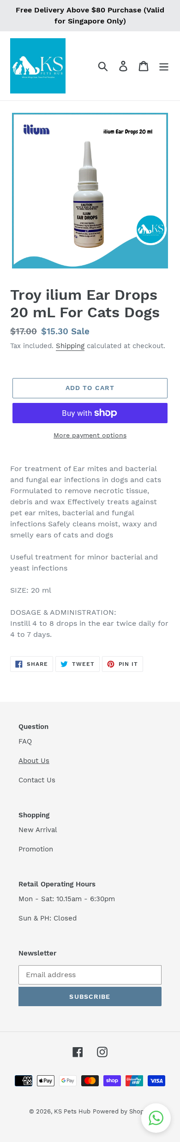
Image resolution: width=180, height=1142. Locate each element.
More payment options (90, 435)
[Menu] (164, 66)
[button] (156, 1118)
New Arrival (39, 830)
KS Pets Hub (72, 1111)
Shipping (70, 346)
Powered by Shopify (122, 1111)
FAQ (25, 741)
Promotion (36, 849)
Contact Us (36, 780)
